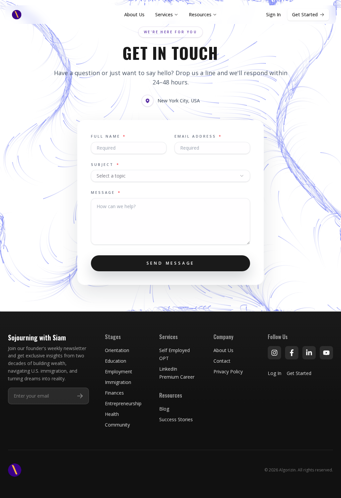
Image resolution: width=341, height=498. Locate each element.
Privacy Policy (228, 371)
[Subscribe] (80, 396)
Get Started (305, 14)
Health (112, 414)
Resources (200, 14)
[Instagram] (274, 352)
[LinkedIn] (309, 352)
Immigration (118, 382)
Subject (105, 164)
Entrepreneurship (123, 403)
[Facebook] (291, 352)
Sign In (273, 14)
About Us (134, 14)
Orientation (117, 350)
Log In (274, 373)
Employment (118, 371)
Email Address (198, 136)
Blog (164, 409)
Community (117, 425)
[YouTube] (326, 352)
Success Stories (176, 419)
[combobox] (170, 176)
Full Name (108, 136)
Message (106, 192)
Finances (114, 393)
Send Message (171, 263)
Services (164, 14)
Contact (221, 361)
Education (115, 361)
